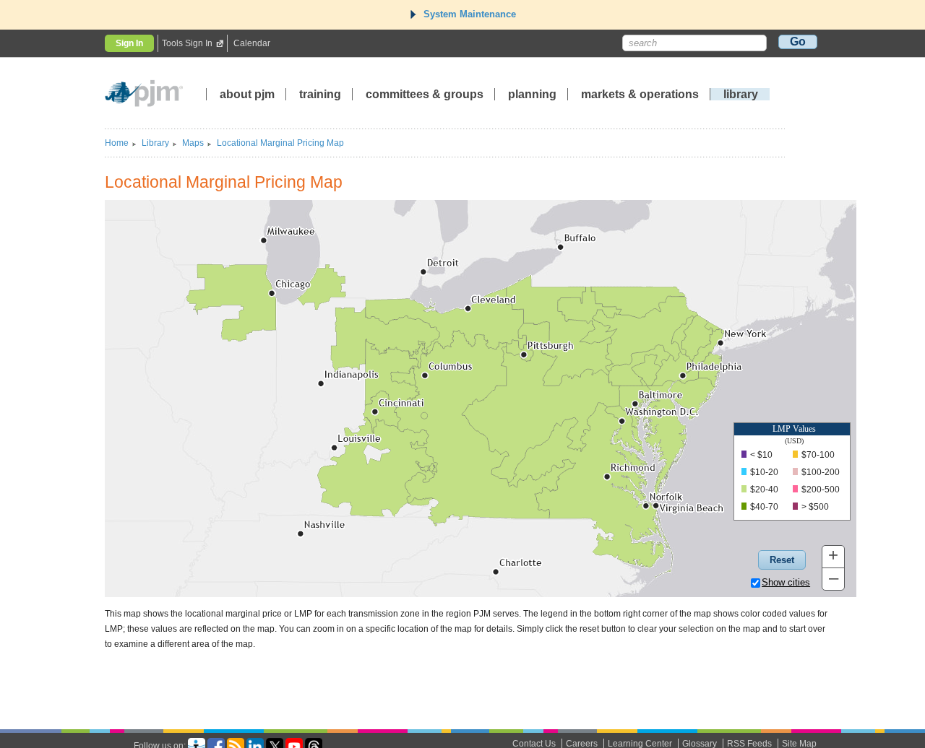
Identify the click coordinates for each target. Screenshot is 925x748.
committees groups (424, 94)
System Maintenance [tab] (469, 14)
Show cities (786, 582)
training (321, 94)
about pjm (247, 94)
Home (117, 143)
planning (532, 94)
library (740, 94)
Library (155, 143)
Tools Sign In (187, 43)
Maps (193, 143)
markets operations (640, 94)
